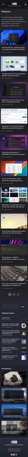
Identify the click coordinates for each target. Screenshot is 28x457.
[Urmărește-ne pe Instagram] (14, 455)
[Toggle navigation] (3, 4)
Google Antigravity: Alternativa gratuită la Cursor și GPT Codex (13, 399)
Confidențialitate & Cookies (14, 449)
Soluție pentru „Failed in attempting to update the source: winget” (13, 258)
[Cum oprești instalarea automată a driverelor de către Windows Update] (14, 221)
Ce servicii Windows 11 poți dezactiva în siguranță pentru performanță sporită (12, 180)
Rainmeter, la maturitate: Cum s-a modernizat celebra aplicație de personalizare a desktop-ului (13, 206)
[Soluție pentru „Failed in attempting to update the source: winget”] (14, 247)
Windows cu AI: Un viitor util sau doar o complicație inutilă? (13, 101)
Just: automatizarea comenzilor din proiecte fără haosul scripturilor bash (12, 416)
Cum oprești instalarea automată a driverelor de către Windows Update (14, 232)
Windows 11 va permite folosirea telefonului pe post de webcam (13, 127)
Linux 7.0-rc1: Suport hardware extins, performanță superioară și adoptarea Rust (11, 332)
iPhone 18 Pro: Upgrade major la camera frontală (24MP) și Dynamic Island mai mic (11, 340)
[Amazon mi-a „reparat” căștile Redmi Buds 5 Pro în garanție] (24, 325)
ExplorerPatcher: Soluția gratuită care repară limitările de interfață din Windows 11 (13, 48)
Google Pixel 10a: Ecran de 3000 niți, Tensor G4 (9, 356)
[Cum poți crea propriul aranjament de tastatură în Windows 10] (14, 273)
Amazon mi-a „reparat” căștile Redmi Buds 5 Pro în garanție (10, 324)
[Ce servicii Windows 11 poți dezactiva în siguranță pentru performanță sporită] (14, 168)
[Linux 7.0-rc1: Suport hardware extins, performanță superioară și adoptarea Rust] (24, 333)
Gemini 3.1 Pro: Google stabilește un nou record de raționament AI (10, 349)
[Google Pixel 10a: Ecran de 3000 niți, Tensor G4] (24, 357)
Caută (22, 306)
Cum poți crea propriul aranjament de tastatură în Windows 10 (14, 284)
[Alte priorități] (24, 319)
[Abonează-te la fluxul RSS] (12, 455)
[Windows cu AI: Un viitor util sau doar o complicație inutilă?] (14, 89)
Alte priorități (5, 318)
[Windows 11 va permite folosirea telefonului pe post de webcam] (14, 116)
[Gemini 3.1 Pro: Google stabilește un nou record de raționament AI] (24, 350)
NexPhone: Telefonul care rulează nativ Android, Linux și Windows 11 (13, 432)
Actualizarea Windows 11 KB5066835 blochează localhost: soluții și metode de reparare (13, 153)
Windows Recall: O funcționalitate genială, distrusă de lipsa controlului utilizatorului (13, 75)
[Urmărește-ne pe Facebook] (16, 455)
